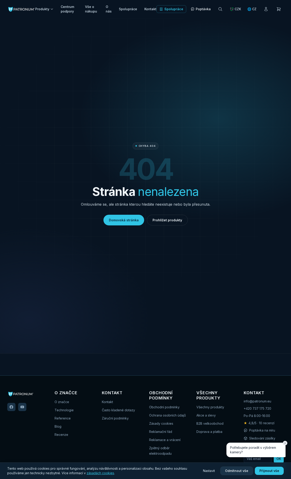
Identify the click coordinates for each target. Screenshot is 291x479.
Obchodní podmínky (164, 407)
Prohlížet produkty (167, 220)
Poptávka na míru (262, 430)
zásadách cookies (100, 473)
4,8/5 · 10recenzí (259, 423)
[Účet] (266, 9)
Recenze (61, 435)
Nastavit (209, 471)
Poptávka (203, 9)
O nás (109, 9)
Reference (63, 418)
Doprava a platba (209, 432)
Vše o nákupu (91, 9)
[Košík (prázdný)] (279, 9)
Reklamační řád (160, 432)
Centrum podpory (67, 9)
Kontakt (150, 9)
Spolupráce (128, 9)
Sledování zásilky (262, 438)
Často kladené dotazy (118, 410)
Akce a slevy (206, 415)
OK (278, 459)
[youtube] (22, 407)
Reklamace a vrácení (165, 440)
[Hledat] (220, 9)
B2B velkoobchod (209, 423)
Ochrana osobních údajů (167, 415)
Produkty (42, 9)
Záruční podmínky (115, 418)
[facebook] (11, 407)
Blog (58, 426)
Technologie (64, 410)
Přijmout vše (269, 471)
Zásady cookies (161, 423)
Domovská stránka (124, 220)
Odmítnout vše (236, 471)
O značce (62, 402)
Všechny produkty (210, 407)
